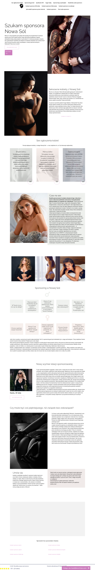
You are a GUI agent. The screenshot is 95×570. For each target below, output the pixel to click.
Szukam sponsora (51, 9)
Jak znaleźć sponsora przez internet (35, 9)
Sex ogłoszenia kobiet (17, 3)
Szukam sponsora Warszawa (49, 6)
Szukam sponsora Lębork (16, 549)
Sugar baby (48, 3)
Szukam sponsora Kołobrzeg (16, 554)
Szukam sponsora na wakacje (66, 6)
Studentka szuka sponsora (75, 3)
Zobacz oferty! (66, 116)
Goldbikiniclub (12, 47)
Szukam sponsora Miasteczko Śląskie (56, 549)
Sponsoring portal (29, 3)
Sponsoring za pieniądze (59, 3)
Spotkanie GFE (40, 3)
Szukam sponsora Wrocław (33, 6)
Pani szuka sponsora (63, 9)
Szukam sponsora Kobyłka (54, 554)
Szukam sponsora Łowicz (15, 545)
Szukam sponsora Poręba (54, 545)
